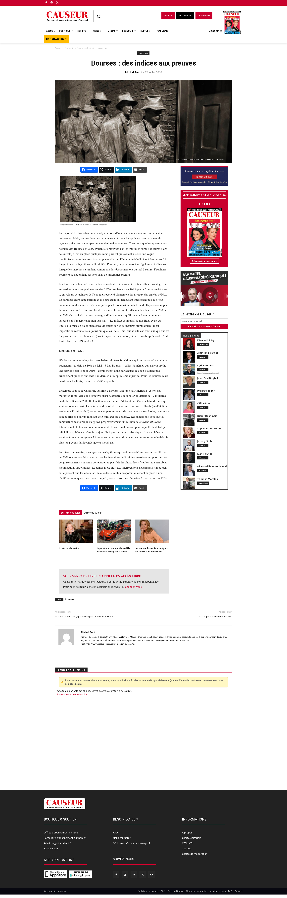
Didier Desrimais (207, 415)
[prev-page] (61, 559)
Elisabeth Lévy (206, 340)
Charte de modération (194, 853)
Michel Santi (133, 72)
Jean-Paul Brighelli (208, 378)
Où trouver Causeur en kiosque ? (131, 843)
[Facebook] (46, 2)
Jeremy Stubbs (206, 441)
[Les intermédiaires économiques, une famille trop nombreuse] (152, 531)
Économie (69, 48)
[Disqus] (143, 741)
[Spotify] (51, 2)
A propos (187, 832)
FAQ (115, 832)
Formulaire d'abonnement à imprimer (65, 837)
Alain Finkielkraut (207, 352)
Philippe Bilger (206, 390)
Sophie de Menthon (209, 428)
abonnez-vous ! (134, 587)
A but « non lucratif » (69, 548)
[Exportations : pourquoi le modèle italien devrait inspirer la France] (114, 531)
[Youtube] (151, 874)
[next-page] (66, 559)
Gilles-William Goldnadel (212, 466)
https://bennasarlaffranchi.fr (208, 373)
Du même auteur (93, 512)
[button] (99, 16)
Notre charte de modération (72, 694)
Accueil (58, 48)
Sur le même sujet (70, 512)
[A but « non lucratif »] (76, 531)
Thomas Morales (207, 479)
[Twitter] (57, 2)
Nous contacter (122, 837)
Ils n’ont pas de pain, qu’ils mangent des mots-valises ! (84, 616)
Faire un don (51, 848)
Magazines (215, 31)
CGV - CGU (188, 843)
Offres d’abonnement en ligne (61, 832)
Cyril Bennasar (206, 365)
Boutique (65, 2)
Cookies (186, 848)
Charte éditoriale (191, 837)
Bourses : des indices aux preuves (143, 63)
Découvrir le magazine (204, 261)
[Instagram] (125, 874)
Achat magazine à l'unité (57, 843)
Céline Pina (203, 403)
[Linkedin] (134, 874)
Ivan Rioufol (204, 453)
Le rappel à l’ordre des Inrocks (215, 616)
